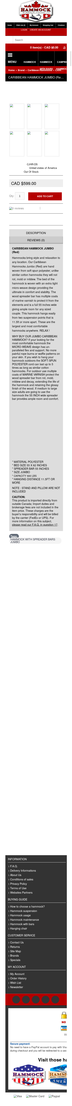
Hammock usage (20, 915)
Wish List (15, 983)
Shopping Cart (48, 25)
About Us (15, 875)
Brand (21, 70)
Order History (18, 978)
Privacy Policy (18, 884)
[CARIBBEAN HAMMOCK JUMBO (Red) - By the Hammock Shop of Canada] (17, 127)
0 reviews (32, 208)
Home (9, 25)
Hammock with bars (22, 924)
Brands (14, 955)
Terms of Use (18, 888)
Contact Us (17, 942)
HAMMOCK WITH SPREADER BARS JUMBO (32, 541)
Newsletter (16, 987)
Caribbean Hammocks (31, 160)
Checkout (61, 25)
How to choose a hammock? (27, 906)
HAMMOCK (30, 62)
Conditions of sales (21, 879)
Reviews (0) (36, 240)
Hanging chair (18, 928)
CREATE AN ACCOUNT (40, 29)
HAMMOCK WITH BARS (46, 63)
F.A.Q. (14, 866)
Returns (15, 947)
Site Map (15, 951)
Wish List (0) (20, 25)
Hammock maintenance (24, 919)
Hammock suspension (23, 911)
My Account (34, 25)
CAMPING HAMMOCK (62, 63)
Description (36, 233)
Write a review (50, 208)
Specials (15, 960)
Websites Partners (21, 892)
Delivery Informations (23, 870)
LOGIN (24, 29)
